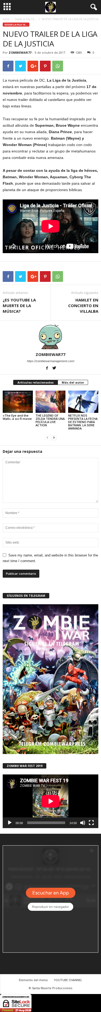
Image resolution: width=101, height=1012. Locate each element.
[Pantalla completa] (91, 822)
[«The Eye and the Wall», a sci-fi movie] (18, 402)
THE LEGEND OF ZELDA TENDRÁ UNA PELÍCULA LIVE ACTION (50, 420)
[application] (50, 801)
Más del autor (73, 382)
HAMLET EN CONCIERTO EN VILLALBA (83, 305)
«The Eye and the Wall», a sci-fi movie (17, 417)
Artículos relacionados (36, 382)
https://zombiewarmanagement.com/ (50, 361)
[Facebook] (47, 368)
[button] (93, 7)
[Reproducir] (9, 822)
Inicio (6, 19)
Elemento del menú (33, 980)
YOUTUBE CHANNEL (68, 980)
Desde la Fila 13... (26, 19)
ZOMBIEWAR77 (20, 52)
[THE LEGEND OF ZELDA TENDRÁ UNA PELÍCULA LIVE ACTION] (51, 402)
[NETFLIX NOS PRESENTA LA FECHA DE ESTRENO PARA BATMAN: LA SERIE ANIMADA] (83, 402)
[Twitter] (54, 368)
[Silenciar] (82, 822)
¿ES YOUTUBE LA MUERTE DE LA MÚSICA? (19, 305)
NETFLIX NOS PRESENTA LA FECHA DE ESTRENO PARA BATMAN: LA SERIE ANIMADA (82, 421)
